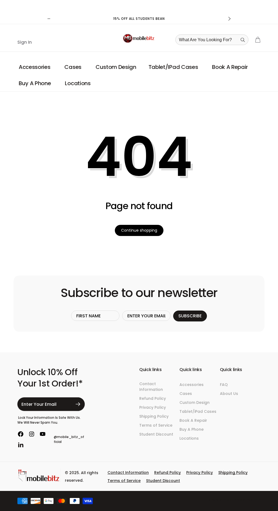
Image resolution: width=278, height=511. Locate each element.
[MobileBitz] (39, 480)
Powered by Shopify (247, 500)
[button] (35, 67)
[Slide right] (229, 18)
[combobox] (213, 39)
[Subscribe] (78, 404)
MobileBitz (226, 500)
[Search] (242, 39)
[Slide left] (49, 18)
